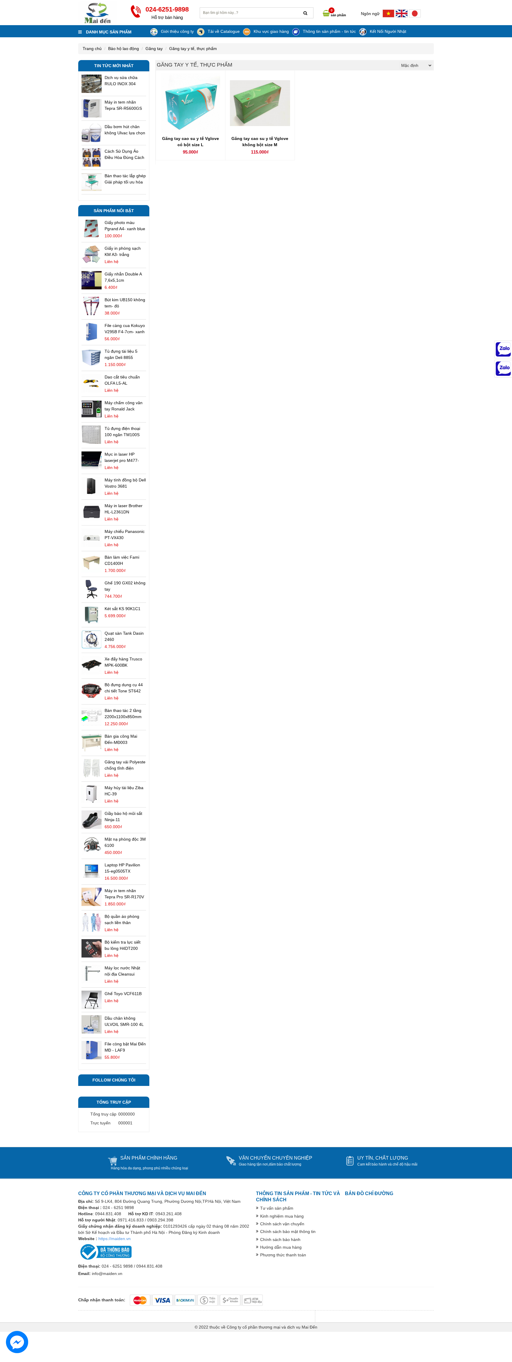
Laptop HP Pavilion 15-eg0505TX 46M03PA (122, 868)
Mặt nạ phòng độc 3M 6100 (125, 842)
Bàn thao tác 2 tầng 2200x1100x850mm (123, 713)
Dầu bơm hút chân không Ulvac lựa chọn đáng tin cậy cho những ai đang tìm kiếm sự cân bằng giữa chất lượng (125, 130)
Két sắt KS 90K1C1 (122, 608)
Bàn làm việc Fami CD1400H (122, 560)
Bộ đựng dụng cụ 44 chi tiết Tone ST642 (124, 687)
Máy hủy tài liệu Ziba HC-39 (124, 790)
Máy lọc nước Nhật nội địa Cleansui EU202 (122, 971)
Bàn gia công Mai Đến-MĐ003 (121, 739)
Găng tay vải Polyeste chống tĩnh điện (125, 765)
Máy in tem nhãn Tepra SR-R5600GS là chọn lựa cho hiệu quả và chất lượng (124, 106)
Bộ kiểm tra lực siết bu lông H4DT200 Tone (122, 946)
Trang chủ (92, 48)
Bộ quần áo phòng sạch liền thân (122, 919)
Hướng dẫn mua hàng (281, 1247)
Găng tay (154, 48)
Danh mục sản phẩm (108, 32)
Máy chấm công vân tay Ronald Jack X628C (124, 406)
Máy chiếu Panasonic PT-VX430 (125, 534)
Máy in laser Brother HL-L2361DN (124, 508)
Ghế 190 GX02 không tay (125, 586)
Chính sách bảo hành (280, 1239)
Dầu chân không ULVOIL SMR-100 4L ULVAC (124, 1022)
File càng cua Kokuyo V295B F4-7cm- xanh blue (125, 329)
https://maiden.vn (114, 1238)
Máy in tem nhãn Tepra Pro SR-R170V (124, 893)
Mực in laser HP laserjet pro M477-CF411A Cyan (122, 458)
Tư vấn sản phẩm (276, 1208)
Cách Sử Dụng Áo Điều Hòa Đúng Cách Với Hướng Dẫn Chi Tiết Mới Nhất (124, 155)
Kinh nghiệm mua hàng (282, 1216)
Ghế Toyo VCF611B (123, 993)
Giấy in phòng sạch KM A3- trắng (123, 251)
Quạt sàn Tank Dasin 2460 (124, 636)
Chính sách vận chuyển (282, 1223)
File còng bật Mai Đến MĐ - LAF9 (125, 1047)
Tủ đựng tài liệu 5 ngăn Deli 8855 (121, 354)
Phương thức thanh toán (283, 1255)
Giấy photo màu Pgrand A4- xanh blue (125, 225)
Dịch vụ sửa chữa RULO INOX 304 (121, 80)
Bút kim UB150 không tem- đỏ (125, 302)
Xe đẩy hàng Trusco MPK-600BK (123, 662)
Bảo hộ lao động (123, 48)
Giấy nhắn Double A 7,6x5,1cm (123, 277)
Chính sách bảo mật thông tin (288, 1231)
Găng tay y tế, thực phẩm (193, 48)
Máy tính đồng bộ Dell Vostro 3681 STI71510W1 (125, 483)
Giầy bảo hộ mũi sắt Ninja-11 (123, 816)
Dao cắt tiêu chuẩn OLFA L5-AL (122, 380)
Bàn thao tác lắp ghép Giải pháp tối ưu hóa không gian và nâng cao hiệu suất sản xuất (125, 179)
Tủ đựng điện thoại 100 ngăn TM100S (122, 431)
